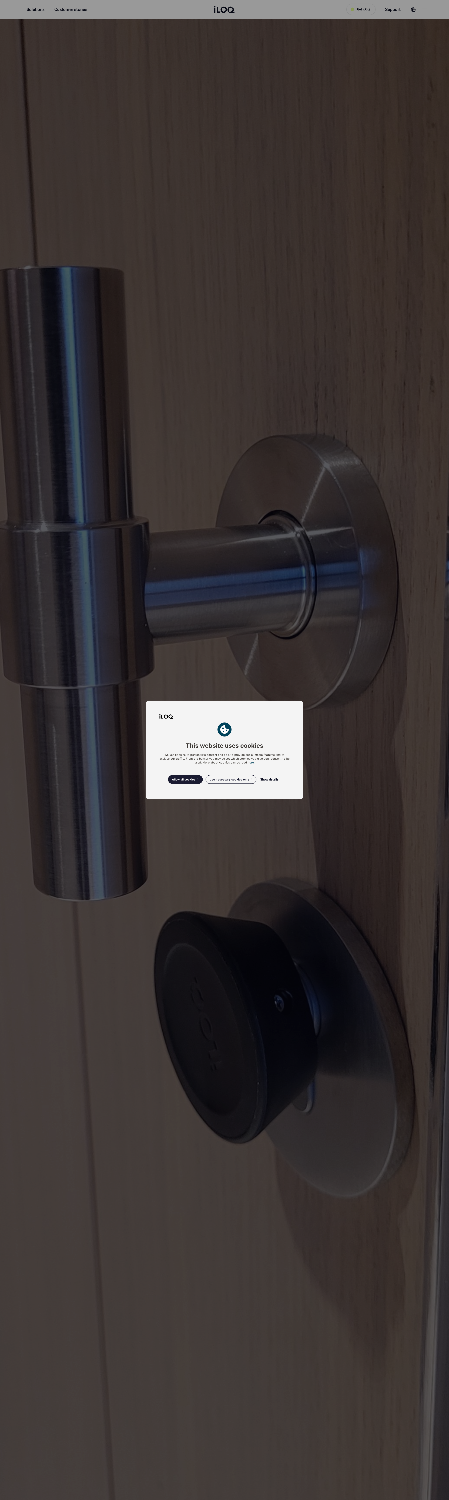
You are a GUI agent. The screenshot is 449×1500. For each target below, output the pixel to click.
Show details (269, 779)
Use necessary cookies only (229, 779)
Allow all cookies (183, 779)
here (251, 762)
